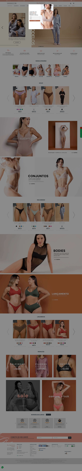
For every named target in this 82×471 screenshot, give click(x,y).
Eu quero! (35, 20)
